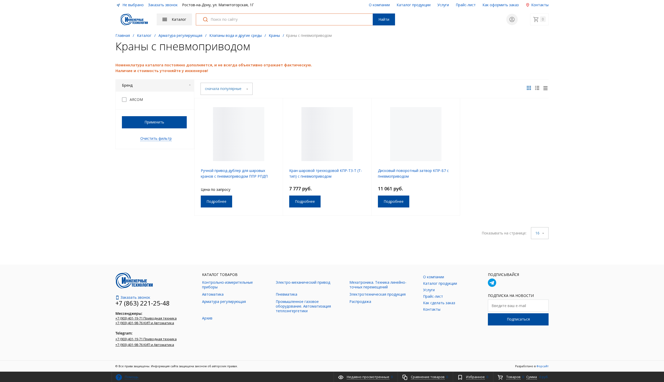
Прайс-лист (466, 4)
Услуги (443, 4)
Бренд (127, 85)
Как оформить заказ (500, 4)
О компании (379, 4)
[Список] (545, 88)
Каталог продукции (414, 4)
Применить (154, 122)
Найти (383, 19)
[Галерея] (537, 88)
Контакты (539, 4)
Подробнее (216, 201)
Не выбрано (132, 4)
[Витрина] (529, 88)
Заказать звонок (163, 4)
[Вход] (512, 19)
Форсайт (542, 366)
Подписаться (518, 319)
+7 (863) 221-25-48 (142, 303)
